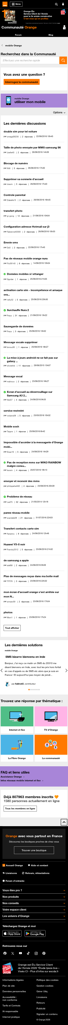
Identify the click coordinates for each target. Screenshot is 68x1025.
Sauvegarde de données (19, 326)
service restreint (14, 410)
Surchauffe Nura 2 (18, 310)
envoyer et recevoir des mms (22, 481)
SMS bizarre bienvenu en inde (25, 657)
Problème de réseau (19, 496)
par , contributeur (24, 683)
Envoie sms (11, 242)
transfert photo (13, 210)
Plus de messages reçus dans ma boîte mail (31, 576)
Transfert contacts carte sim (21, 528)
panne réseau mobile (17, 512)
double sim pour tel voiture (20, 131)
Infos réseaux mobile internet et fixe (21, 780)
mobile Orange (11, 650)
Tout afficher (12, 627)
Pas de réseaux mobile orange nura (26, 258)
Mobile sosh (11, 426)
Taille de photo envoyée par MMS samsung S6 (32, 147)
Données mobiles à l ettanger (25, 274)
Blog (51, 34)
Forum (18, 34)
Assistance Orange (11, 776)
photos (8, 612)
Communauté (19, 27)
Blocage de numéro (16, 163)
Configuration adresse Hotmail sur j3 (26, 226)
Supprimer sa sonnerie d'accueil (23, 179)
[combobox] (30, 60)
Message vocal (13, 376)
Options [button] (57, 112)
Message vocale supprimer (20, 342)
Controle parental (14, 195)
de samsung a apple (16, 560)
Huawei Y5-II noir (14, 544)
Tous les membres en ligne (20, 808)
